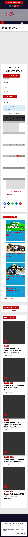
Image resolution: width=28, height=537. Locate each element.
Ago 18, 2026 (8, 429)
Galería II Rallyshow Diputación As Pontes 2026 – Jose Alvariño (12, 424)
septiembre (18, 113)
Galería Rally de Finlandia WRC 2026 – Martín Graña (14, 387)
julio (11, 113)
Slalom (12, 456)
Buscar (5, 87)
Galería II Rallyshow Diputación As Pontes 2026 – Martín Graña (12, 350)
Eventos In (6, 78)
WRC (11, 382)
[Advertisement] (14, 46)
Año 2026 (6, 345)
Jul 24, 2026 (8, 501)
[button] (25, 22)
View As (5, 99)
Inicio (23, 28)
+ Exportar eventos (8, 194)
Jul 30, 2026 (8, 464)
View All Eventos (8, 298)
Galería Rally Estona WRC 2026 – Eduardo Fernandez (14, 496)
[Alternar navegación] (22, 23)
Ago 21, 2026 (8, 355)
